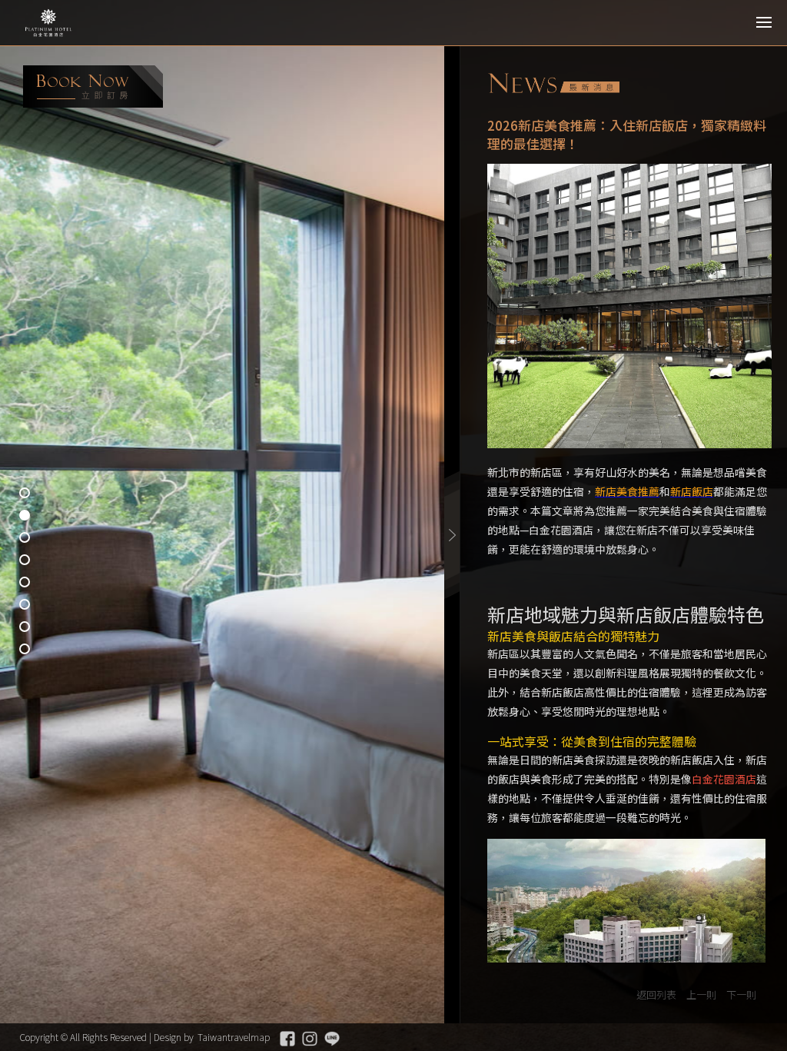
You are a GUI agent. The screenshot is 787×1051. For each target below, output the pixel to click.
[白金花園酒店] (80, 23)
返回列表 (656, 994)
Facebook (287, 1038)
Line (332, 1038)
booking (93, 86)
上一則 (701, 994)
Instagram (309, 1038)
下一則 (741, 994)
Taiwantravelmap (234, 1036)
